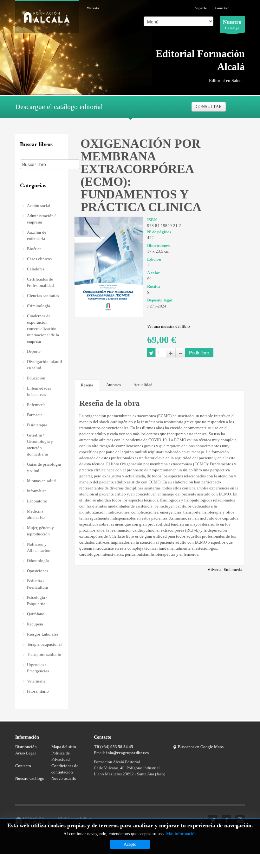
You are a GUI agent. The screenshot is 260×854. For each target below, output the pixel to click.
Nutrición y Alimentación (38, 547)
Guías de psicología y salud (44, 467)
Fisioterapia (37, 425)
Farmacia (34, 414)
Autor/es (113, 384)
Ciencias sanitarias (43, 295)
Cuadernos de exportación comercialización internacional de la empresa (43, 329)
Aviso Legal (25, 753)
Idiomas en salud (41, 480)
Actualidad (143, 384)
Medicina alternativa (36, 514)
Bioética (34, 248)
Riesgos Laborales (42, 634)
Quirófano (35, 613)
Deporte (34, 351)
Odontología (38, 560)
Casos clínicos (39, 258)
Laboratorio (37, 501)
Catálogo (232, 24)
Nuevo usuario (63, 778)
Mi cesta (93, 8)
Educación (36, 378)
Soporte (201, 8)
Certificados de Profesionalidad (40, 282)
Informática (37, 490)
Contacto (23, 765)
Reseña (87, 385)
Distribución (26, 746)
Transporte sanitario (44, 654)
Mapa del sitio (63, 746)
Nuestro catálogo (29, 778)
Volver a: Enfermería (224, 569)
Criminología (38, 305)
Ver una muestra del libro (168, 326)
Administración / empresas (41, 218)
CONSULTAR (209, 106)
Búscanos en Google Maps (200, 746)
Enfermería (36, 404)
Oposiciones (37, 570)
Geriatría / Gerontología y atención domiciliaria (40, 444)
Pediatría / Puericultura (37, 584)
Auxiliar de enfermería (36, 235)
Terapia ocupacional (44, 644)
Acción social (38, 205)
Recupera (35, 624)
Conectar (222, 8)
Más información (181, 833)
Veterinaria (36, 681)
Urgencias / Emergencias (38, 667)
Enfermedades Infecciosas (39, 391)
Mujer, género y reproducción (40, 530)
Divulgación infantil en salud (44, 364)
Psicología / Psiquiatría (37, 600)
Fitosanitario (38, 691)
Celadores (35, 269)
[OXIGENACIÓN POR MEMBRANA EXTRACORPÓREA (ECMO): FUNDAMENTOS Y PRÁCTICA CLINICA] (109, 264)
